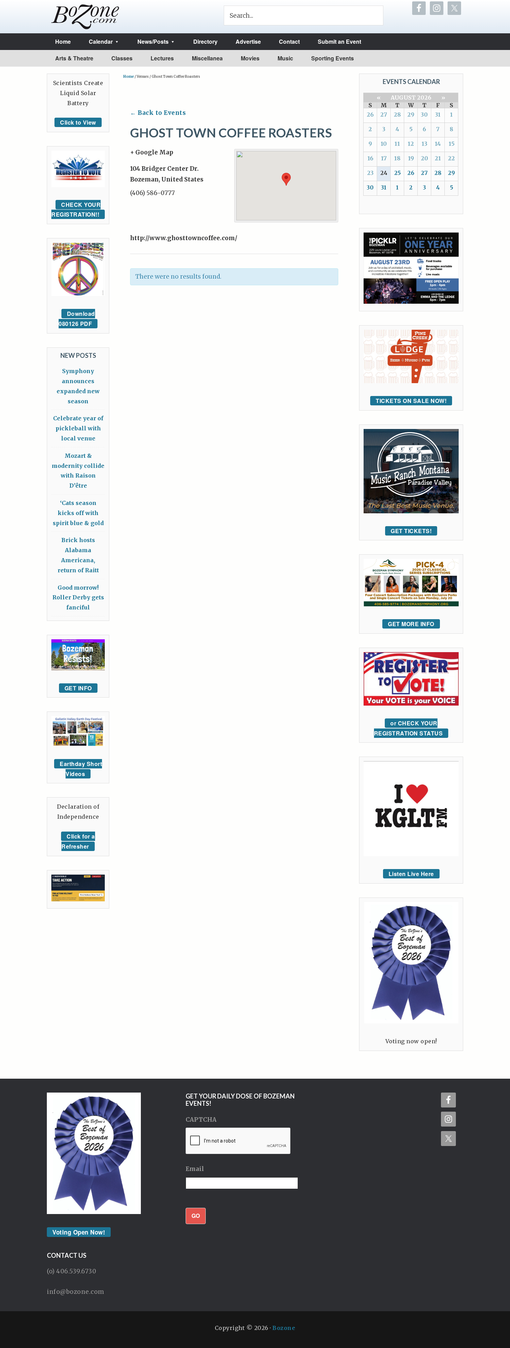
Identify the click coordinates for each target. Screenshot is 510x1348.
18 (397, 158)
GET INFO (78, 688)
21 (438, 158)
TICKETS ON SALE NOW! (411, 401)
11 (397, 143)
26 (370, 114)
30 (424, 114)
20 (424, 158)
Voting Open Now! (78, 1232)
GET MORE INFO (411, 624)
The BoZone (85, 17)
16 (370, 158)
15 (451, 143)
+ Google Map (151, 152)
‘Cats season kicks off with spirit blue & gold (78, 512)
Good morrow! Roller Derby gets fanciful (78, 597)
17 (384, 158)
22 (451, 158)
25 (397, 172)
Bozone (283, 1327)
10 (384, 143)
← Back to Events (158, 113)
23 (370, 172)
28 (397, 114)
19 (411, 158)
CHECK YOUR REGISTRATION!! (76, 210)
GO (196, 1216)
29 (410, 114)
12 (411, 143)
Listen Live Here (411, 874)
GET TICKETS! (411, 531)
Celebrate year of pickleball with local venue (78, 428)
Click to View (78, 122)
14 (438, 143)
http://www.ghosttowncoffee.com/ (183, 238)
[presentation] (238, 1141)
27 (383, 114)
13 (424, 143)
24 (384, 172)
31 (438, 114)
